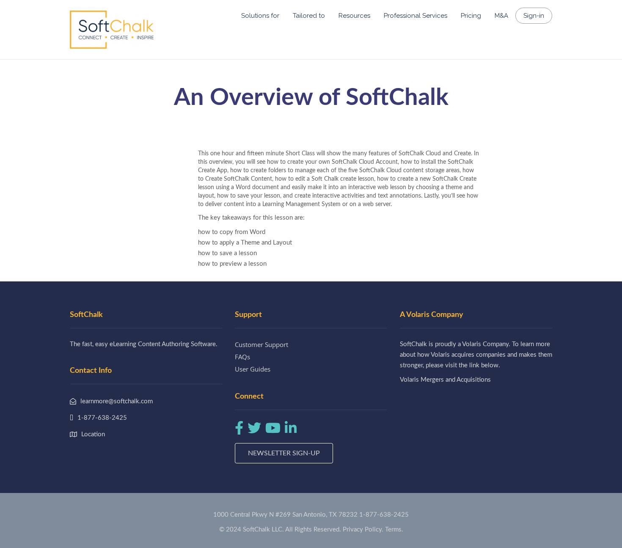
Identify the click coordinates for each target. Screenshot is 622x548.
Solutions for (260, 15)
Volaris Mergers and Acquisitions (445, 380)
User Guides (252, 369)
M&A (501, 15)
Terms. (394, 529)
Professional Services (415, 15)
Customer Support (261, 344)
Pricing (471, 15)
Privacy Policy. (363, 529)
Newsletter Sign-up (284, 453)
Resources (354, 15)
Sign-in (533, 15)
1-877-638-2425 (384, 515)
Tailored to (309, 15)
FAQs (242, 356)
